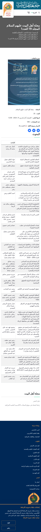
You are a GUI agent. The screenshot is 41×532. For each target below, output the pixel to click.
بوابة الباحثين (27, 32)
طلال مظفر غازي (9, 280)
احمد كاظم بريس (9, 193)
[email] (29, 130)
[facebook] (38, 130)
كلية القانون (36, 452)
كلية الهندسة (36, 473)
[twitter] (33, 130)
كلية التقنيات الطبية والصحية (31, 449)
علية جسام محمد (9, 257)
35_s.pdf (22, 126)
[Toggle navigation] (28, 12)
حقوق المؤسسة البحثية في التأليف (28, 289)
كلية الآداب (36, 459)
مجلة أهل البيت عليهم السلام (28, 34)
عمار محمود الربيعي (8, 303)
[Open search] (39, 12)
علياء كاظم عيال (9, 255)
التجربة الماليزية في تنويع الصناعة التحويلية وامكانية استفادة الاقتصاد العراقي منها (28, 174)
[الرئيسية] (33, 501)
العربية (35, 13)
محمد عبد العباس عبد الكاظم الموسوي (9, 246)
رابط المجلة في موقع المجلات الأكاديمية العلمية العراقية (22, 405)
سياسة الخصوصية (34, 489)
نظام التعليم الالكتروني (33, 433)
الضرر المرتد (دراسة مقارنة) (30, 215)
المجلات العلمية (17, 32)
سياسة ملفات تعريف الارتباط (31, 517)
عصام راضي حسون (8, 225)
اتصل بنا (37, 482)
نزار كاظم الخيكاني (9, 253)
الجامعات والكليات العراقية (32, 436)
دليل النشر (36, 401)
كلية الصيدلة (36, 469)
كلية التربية (36, 463)
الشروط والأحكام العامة (32, 485)
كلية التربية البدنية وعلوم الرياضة (30, 466)
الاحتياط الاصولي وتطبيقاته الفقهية (28, 185)
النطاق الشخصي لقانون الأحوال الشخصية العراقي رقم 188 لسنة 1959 (28, 297)
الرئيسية (35, 32)
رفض (8, 528)
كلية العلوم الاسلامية (33, 456)
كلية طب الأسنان (34, 445)
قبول (8, 522)
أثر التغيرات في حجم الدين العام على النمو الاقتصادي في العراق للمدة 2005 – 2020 (29, 255)
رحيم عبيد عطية (9, 340)
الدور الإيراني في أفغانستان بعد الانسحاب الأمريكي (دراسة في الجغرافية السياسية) (29, 378)
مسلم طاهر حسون (9, 166)
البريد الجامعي (35, 430)
